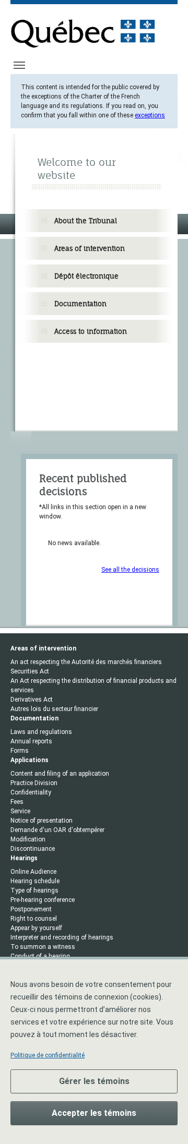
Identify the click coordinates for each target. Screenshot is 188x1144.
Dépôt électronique (86, 276)
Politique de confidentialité (47, 1055)
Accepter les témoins (94, 1113)
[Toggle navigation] (19, 65)
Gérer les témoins (94, 1081)
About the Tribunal (85, 220)
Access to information (90, 331)
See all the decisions (130, 569)
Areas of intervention (89, 248)
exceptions (150, 115)
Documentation (80, 303)
